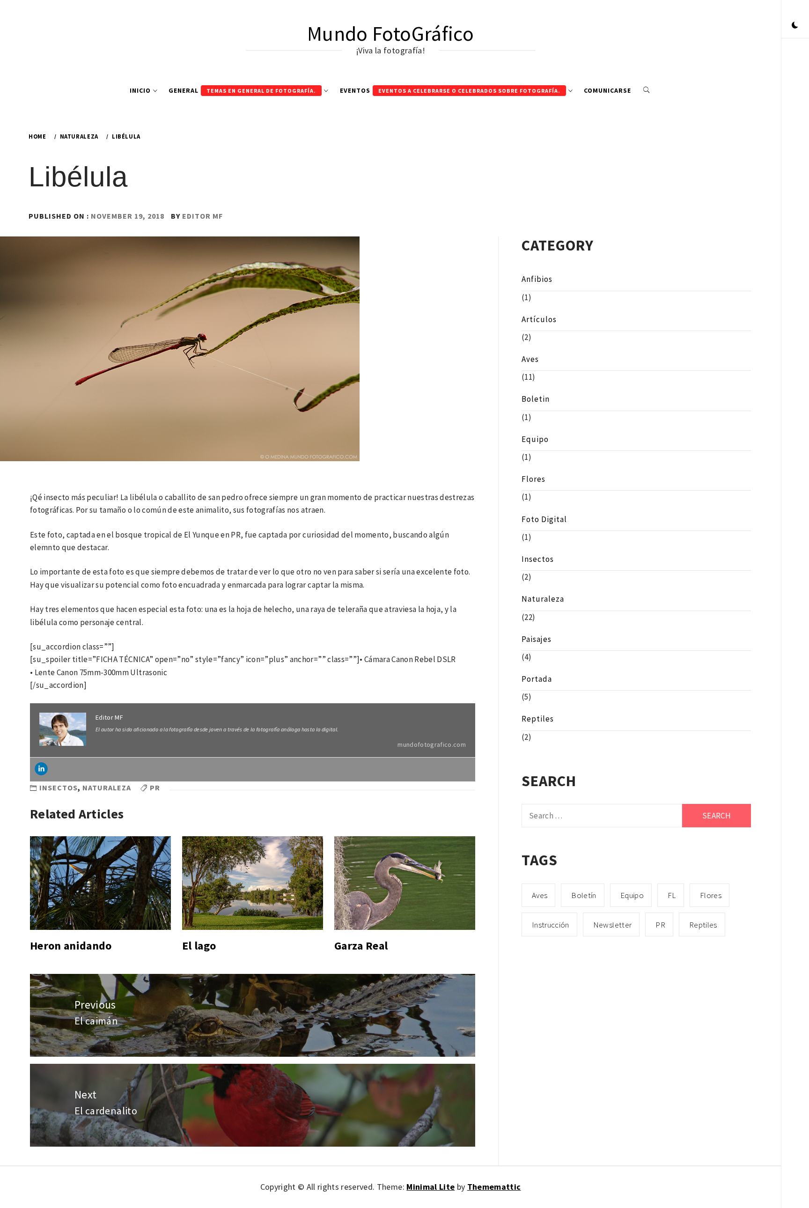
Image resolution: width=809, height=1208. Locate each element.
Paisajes (537, 639)
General (242, 90)
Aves (530, 359)
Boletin (536, 399)
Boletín (583, 895)
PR (155, 787)
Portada (537, 679)
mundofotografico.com (431, 744)
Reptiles (538, 719)
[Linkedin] (41, 768)
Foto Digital (544, 519)
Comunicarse (607, 90)
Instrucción (550, 925)
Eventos (450, 90)
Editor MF (202, 216)
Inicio (140, 90)
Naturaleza (106, 787)
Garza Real (361, 945)
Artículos (539, 319)
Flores (533, 479)
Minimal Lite (430, 1186)
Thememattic (494, 1186)
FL (672, 895)
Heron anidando (71, 945)
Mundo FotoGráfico (390, 33)
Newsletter (612, 925)
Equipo (535, 439)
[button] (795, 25)
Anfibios (537, 279)
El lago (199, 945)
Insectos (58, 787)
